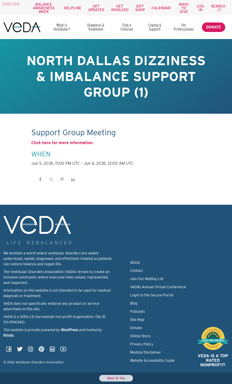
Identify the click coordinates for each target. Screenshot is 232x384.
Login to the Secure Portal (151, 295)
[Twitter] (19, 350)
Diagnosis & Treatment (95, 27)
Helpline (72, 8)
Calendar (161, 8)
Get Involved (119, 8)
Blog (133, 303)
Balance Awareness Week (44, 8)
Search (218, 6)
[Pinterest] (41, 350)
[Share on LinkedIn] (73, 179)
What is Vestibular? (61, 27)
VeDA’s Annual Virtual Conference (158, 287)
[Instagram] (30, 350)
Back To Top (116, 378)
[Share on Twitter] (51, 179)
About (135, 262)
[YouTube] (63, 350)
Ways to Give (183, 8)
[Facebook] (8, 350)
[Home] (22, 27)
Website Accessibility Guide (152, 360)
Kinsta (8, 335)
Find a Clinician (127, 27)
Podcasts (137, 311)
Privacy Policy (141, 344)
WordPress (69, 330)
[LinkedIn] (52, 350)
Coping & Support (154, 27)
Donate (213, 27)
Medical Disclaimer (145, 352)
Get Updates (96, 8)
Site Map (137, 320)
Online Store (140, 336)
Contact (136, 270)
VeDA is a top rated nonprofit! (213, 360)
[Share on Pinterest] (62, 179)
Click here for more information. (62, 142)
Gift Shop (140, 8)
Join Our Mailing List (147, 279)
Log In (200, 8)
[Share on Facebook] (40, 179)
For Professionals (184, 27)
